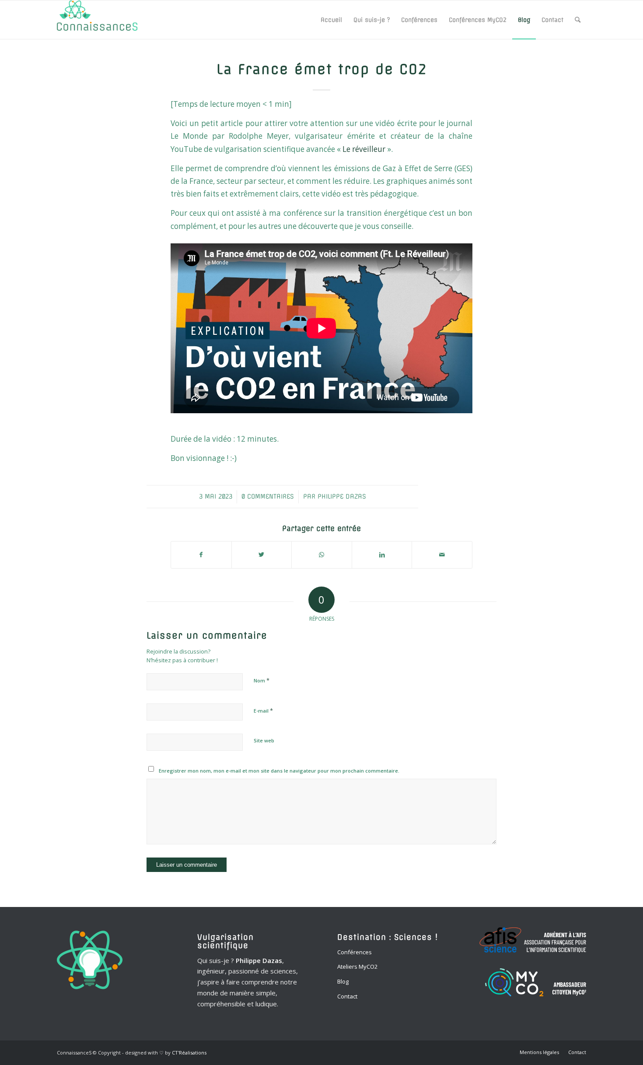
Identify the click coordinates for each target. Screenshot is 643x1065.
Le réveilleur (363, 149)
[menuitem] (331, 19)
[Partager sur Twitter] (262, 554)
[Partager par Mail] (442, 554)
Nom (261, 680)
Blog (343, 981)
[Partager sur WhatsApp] (322, 554)
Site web (264, 740)
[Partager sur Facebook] (201, 554)
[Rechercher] (577, 19)
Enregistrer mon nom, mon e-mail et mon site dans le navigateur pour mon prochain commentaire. (279, 770)
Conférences (354, 952)
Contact (347, 996)
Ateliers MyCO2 (357, 966)
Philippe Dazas (342, 496)
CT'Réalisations (189, 1052)
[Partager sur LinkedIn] (382, 554)
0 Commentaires (267, 496)
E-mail (263, 710)
